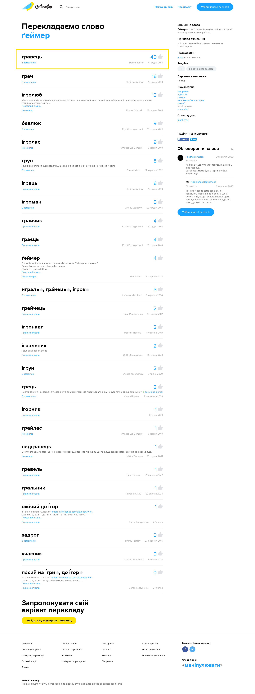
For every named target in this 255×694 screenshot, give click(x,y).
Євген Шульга (131, 396)
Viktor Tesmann (135, 456)
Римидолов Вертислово (203, 181)
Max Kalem (135, 276)
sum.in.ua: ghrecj (154, 391)
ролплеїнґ (183, 109)
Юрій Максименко (133, 314)
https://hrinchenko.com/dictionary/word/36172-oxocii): (72, 511)
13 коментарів (29, 276)
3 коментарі (28, 170)
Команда (106, 655)
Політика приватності (153, 655)
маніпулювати (202, 665)
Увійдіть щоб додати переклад (49, 620)
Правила (106, 649)
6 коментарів (29, 62)
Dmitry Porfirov (132, 540)
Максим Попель (132, 332)
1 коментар (27, 110)
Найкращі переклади (33, 655)
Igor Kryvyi (183, 119)
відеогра (182, 94)
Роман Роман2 (133, 493)
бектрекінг (183, 91)
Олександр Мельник (132, 147)
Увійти (215, 6)
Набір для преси (151, 649)
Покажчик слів (164, 6)
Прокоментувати (31, 189)
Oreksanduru (133, 170)
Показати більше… (31, 105)
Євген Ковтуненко (139, 522)
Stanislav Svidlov (134, 82)
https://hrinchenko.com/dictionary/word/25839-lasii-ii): (72, 577)
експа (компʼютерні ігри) (191, 100)
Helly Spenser (136, 62)
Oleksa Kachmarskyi (133, 373)
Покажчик (27, 643)
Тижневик (67, 655)
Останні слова (69, 643)
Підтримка (107, 661)
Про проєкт (185, 6)
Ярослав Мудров (195, 156)
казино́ (181, 103)
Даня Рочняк (133, 475)
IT (181, 68)
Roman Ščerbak (134, 110)
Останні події (29, 661)
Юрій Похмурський (132, 129)
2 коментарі (28, 129)
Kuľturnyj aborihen (131, 295)
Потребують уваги (31, 649)
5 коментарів (29, 396)
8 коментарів (29, 295)
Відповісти (191, 160)
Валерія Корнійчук (134, 559)
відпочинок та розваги (201, 68)
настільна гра (185, 106)
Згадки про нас (150, 643)
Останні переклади (72, 649)
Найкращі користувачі (74, 661)
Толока (25, 667)
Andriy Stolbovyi (133, 207)
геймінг (182, 97)
